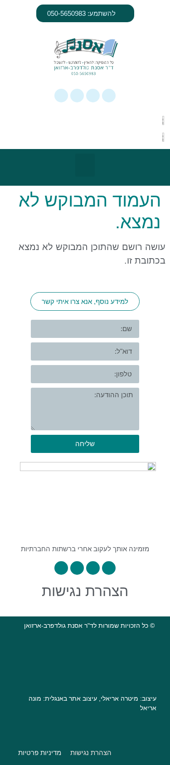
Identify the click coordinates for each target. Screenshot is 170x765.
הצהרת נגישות (85, 591)
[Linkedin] (77, 95)
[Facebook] (93, 95)
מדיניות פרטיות (39, 752)
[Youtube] (61, 95)
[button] (85, 165)
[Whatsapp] (109, 95)
